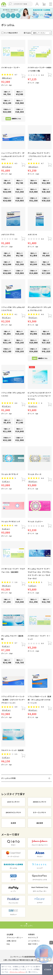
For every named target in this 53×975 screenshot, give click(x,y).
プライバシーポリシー (15, 937)
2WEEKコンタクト (39, 802)
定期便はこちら (13, 119)
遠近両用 (39, 823)
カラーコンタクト (39, 812)
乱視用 (13, 823)
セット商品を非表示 (11, 33)
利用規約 (31, 934)
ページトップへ (26, 925)
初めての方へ (33, 944)
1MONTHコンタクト (13, 812)
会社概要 (10, 934)
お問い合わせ (12, 941)
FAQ (8, 944)
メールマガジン (34, 941)
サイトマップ (33, 937)
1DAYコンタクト (13, 802)
